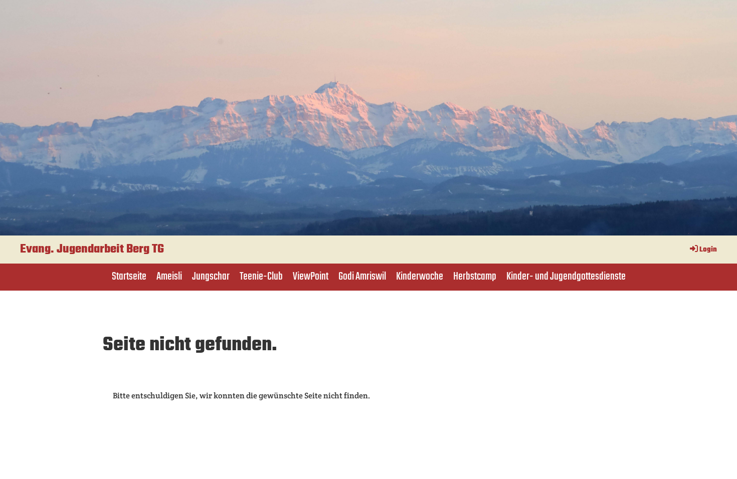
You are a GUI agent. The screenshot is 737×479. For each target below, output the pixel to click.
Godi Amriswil (362, 276)
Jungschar (211, 276)
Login (708, 250)
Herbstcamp (474, 276)
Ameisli (169, 276)
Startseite (129, 276)
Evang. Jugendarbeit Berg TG (92, 250)
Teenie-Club (261, 276)
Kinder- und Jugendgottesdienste (566, 276)
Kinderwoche (419, 276)
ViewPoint (310, 276)
